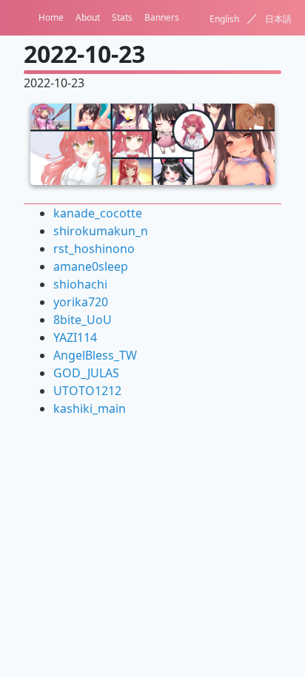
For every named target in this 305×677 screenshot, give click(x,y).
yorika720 (80, 302)
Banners (161, 17)
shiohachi (80, 284)
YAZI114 (75, 337)
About (88, 17)
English (224, 19)
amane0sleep (90, 266)
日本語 (278, 19)
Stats (122, 17)
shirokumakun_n (100, 231)
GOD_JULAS (86, 373)
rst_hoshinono (94, 248)
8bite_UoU (82, 319)
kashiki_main (89, 408)
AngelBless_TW (95, 355)
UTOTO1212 (87, 391)
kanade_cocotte (97, 213)
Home (51, 17)
